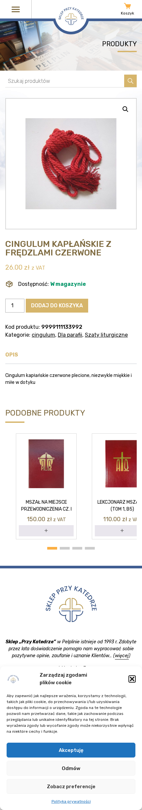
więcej (122, 655)
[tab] (11, 356)
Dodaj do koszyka (57, 305)
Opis (11, 355)
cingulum (43, 335)
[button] (132, 679)
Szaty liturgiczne (106, 335)
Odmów (71, 768)
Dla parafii (70, 335)
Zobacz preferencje (71, 787)
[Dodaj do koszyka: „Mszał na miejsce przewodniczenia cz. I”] (46, 530)
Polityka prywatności (71, 801)
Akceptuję (71, 750)
